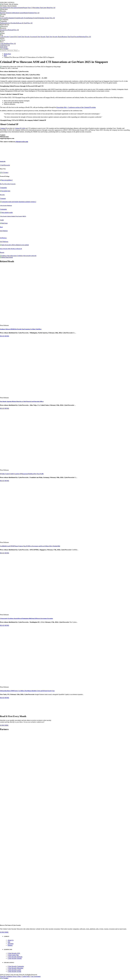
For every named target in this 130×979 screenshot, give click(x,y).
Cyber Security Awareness (29, 36)
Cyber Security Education (15, 968)
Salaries (20, 7)
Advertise (10, 943)
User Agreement (35, 976)
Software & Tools (21, 23)
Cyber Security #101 (14, 953)
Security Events (23, 18)
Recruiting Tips (37, 7)
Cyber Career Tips (13, 955)
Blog (5, 55)
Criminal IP (3, 128)
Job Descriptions (13, 7)
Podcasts (10, 30)
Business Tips (66, 36)
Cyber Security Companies (16, 966)
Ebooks (2, 30)
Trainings (31, 13)
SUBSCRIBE (4, 725)
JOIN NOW (3, 47)
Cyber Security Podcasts (15, 956)
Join (9, 942)
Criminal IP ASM (19, 128)
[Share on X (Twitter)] (4, 172)
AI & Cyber (17, 36)
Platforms (3, 23)
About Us (11, 940)
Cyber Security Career (6, 36)
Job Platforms (4, 7)
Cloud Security (74, 36)
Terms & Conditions (6, 976)
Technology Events (43, 18)
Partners (10, 945)
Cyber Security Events (14, 971)
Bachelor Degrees (5, 13)
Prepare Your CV (28, 7)
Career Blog (46, 7)
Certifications (15, 13)
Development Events (12, 18)
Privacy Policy (17, 976)
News (6, 30)
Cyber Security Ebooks (15, 958)
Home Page (7, 54)
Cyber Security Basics (55, 36)
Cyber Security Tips (43, 36)
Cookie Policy (26, 976)
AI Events (3, 18)
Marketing (82, 36)
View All (52, 7)
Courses (21, 13)
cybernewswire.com (21, 141)
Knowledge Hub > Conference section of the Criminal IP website (76, 107)
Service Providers (11, 23)
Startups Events (32, 18)
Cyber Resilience (5, 43)
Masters (26, 13)
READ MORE (4, 336)
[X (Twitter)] (4, 48)
